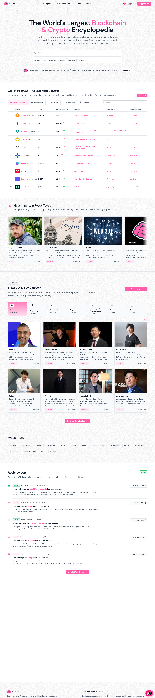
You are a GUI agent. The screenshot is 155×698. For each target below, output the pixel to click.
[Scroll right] (144, 206)
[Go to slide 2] (144, 319)
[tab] (18, 102)
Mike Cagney (87, 179)
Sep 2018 (133, 155)
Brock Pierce (91, 130)
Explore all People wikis (76, 421)
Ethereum (71, 60)
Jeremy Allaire (80, 155)
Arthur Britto (79, 149)
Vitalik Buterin (80, 123)
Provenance (112, 179)
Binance (23, 139)
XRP (21, 147)
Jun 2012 (133, 147)
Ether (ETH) (25, 123)
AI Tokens (52, 60)
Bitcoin (62, 60)
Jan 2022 (133, 179)
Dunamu (31, 540)
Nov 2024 (134, 187)
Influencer (14, 451)
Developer (51, 445)
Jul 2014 (133, 123)
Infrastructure (99, 445)
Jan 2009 (134, 115)
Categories (47, 3)
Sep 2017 (133, 171)
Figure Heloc (25, 179)
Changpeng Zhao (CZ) (83, 139)
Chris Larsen (79, 146)
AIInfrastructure (29, 451)
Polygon (110, 130)
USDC (22, 155)
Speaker (38, 445)
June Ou (77, 179)
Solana (109, 163)
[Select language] (131, 3)
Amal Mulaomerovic (38, 489)
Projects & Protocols (27, 554)
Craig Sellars (79, 132)
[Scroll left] (138, 206)
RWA (43, 451)
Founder (13, 445)
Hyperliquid (25, 187)
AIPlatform (139, 445)
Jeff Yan (77, 187)
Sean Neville (91, 155)
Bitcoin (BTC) (25, 115)
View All (141, 95)
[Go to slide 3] (146, 319)
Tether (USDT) (26, 131)
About (88, 3)
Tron (22, 171)
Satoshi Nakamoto (81, 115)
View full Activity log (76, 572)
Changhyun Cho (37, 523)
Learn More (116, 70)
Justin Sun (78, 171)
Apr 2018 (133, 163)
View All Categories (134, 289)
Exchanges (82, 60)
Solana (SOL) (25, 163)
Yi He (94, 139)
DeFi (44, 60)
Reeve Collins (79, 130)
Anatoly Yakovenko (81, 163)
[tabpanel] (77, 149)
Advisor (64, 445)
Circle (30, 506)
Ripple (109, 147)
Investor (84, 445)
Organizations (24, 502)
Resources (77, 3)
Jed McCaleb (90, 146)
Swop (30, 557)
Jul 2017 (133, 139)
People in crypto (27, 485)
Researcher (114, 445)
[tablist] (50, 102)
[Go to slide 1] (142, 319)
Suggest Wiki (144, 4)
